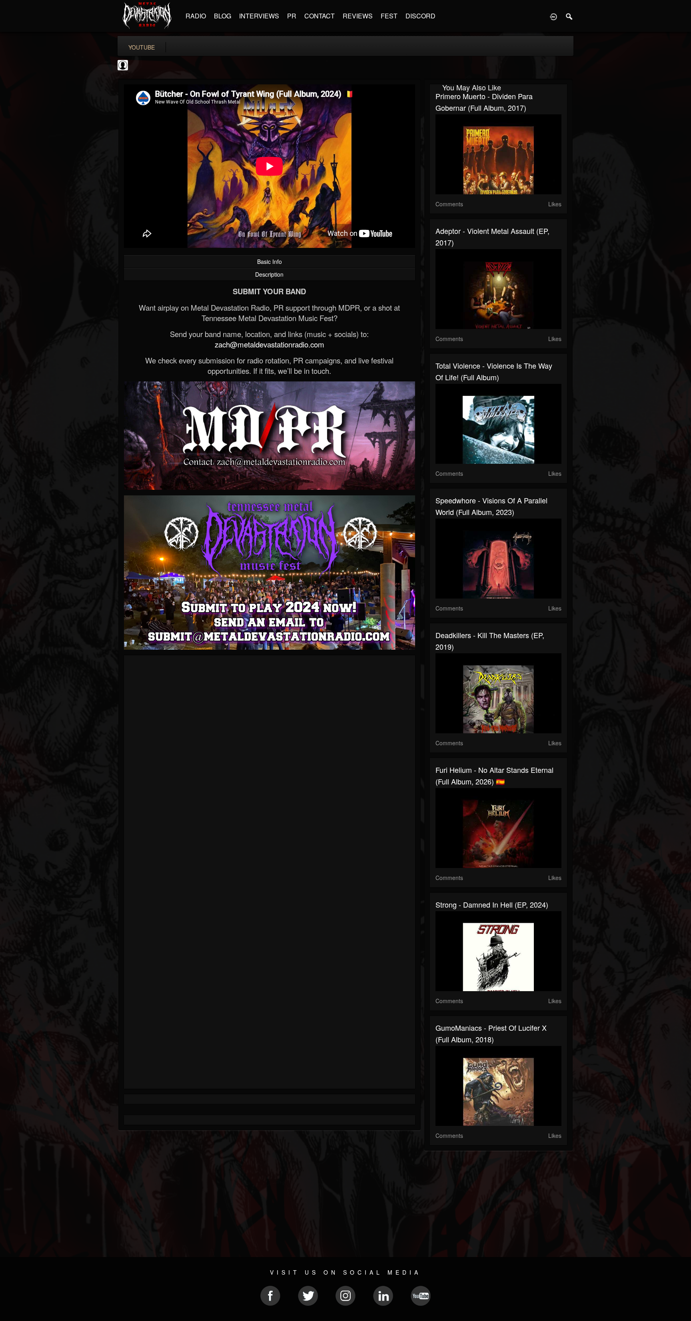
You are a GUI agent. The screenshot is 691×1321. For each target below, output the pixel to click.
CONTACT (319, 15)
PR (291, 15)
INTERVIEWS (259, 15)
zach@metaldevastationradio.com (269, 344)
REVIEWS (358, 15)
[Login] (553, 16)
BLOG (222, 15)
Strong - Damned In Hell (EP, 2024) (491, 904)
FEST (389, 15)
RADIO (196, 15)
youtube (141, 47)
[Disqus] (269, 768)
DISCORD (420, 15)
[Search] (569, 16)
